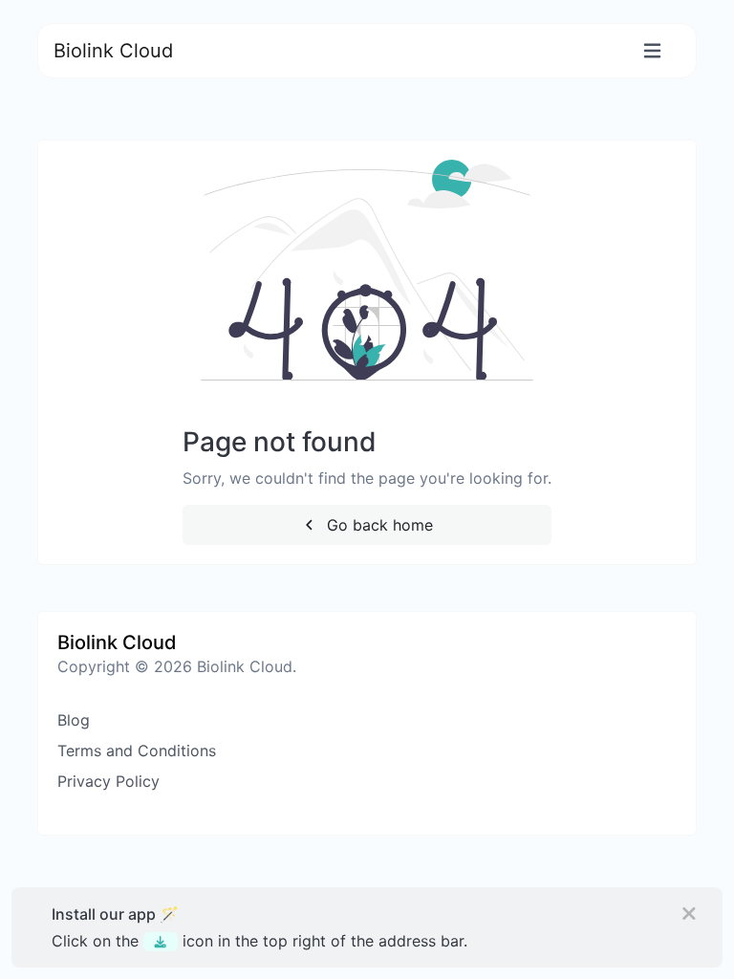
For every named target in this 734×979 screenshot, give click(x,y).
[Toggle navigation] (652, 51)
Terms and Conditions (136, 750)
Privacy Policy (108, 781)
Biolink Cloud (113, 50)
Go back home (377, 524)
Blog (73, 719)
